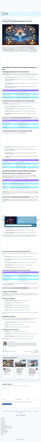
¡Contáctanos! (35, 411)
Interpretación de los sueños (6, 426)
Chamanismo (3, 421)
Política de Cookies (15, 411)
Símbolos (2, 434)
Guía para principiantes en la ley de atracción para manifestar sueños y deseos (32, 371)
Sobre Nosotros (20, 412)
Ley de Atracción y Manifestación (7, 19)
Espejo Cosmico (34, 343)
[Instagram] (19, 415)
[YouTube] (24, 415)
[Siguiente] (36, 369)
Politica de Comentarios (28, 411)
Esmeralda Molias (32, 375)
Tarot (2, 435)
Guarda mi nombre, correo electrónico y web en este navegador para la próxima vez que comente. (18, 401)
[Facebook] (16, 415)
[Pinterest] (21, 415)
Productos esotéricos (4, 431)
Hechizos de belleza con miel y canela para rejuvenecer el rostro (31, 351)
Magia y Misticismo (4, 430)
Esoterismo (3, 424)
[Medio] (23, 415)
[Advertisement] (20, 5)
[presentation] (8, 363)
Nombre (4, 399)
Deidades (2, 422)
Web (28, 399)
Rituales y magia (4, 432)
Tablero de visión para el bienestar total (9, 351)
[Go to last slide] (4, 369)
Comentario (5, 388)
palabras (21, 259)
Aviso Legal (21, 411)
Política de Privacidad (7, 411)
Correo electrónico (18, 399)
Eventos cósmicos (4, 425)
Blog (1, 420)
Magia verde (3, 429)
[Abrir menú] (39, 13)
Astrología (2, 419)
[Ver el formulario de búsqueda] (20, 13)
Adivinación (3, 417)
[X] (18, 415)
